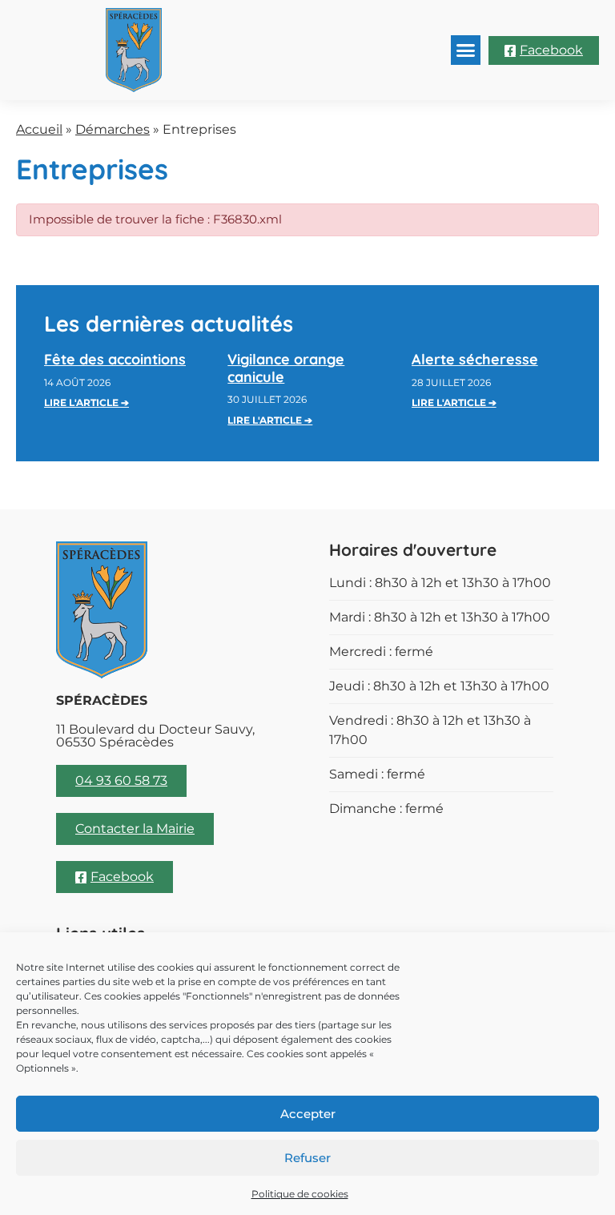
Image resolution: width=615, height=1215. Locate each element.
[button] (466, 50)
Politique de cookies (299, 1194)
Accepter (308, 1113)
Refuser (307, 1157)
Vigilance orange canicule (285, 368)
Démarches (112, 129)
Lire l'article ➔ (86, 402)
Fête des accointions (115, 359)
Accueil (39, 129)
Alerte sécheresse (475, 359)
